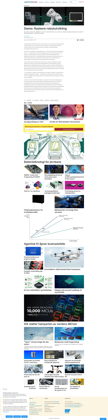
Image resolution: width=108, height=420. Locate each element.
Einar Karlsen (33, 402)
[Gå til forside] (30, 1)
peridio (41, 100)
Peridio (48, 43)
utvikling (29, 100)
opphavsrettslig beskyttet (35, 405)
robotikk (47, 100)
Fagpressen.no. (6, 411)
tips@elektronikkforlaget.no (75, 406)
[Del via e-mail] (83, 40)
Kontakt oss (64, 2)
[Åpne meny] (80, 2)
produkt (37, 100)
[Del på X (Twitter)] (79, 40)
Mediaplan (41, 2)
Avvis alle (24, 416)
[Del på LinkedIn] (81, 40)
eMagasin (52, 2)
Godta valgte (17, 416)
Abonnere (47, 2)
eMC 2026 (58, 2)
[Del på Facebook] (77, 40)
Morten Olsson (31, 404)
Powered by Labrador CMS (54, 418)
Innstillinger (103, 418)
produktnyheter (54, 100)
